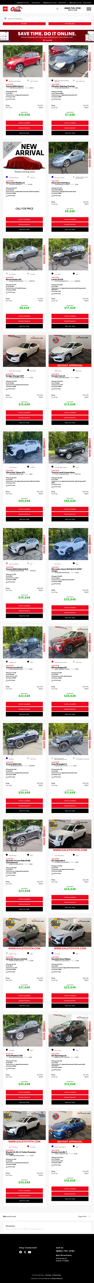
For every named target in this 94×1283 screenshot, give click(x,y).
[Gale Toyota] (16, 9)
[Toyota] (5, 9)
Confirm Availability (24, 123)
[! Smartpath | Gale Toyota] (47, 36)
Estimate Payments (24, 128)
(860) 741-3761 (72, 8)
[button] (44, 61)
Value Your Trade (24, 133)
